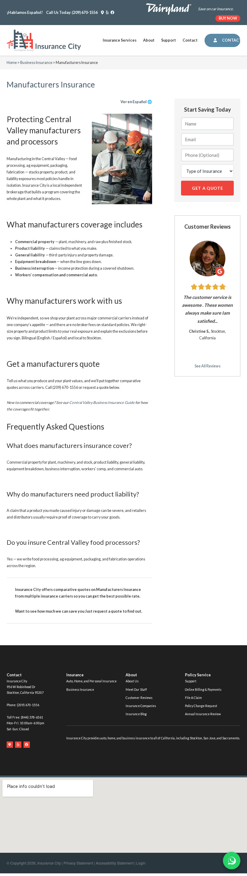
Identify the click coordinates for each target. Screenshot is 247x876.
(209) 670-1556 (85, 12)
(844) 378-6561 (32, 717)
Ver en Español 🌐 (136, 102)
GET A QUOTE (207, 188)
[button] (119, 40)
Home (12, 62)
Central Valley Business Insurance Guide (102, 402)
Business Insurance (36, 62)
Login (140, 862)
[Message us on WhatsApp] (231, 860)
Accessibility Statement (114, 862)
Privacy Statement (78, 862)
